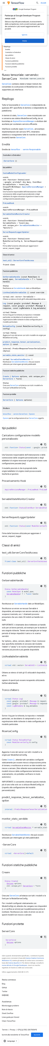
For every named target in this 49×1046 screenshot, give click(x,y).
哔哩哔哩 (5, 995)
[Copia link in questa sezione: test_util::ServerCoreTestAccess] (40, 552)
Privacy (12, 1030)
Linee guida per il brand (10, 1017)
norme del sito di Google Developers (14, 965)
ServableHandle (22, 279)
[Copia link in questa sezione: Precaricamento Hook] (28, 481)
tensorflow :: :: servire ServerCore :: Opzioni (19, 414)
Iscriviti (37, 1035)
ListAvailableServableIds (14, 292)
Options (15, 376)
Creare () (10, 760)
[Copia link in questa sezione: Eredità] (12, 144)
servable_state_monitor (14, 355)
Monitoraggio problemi (10, 1006)
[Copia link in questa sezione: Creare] (12, 872)
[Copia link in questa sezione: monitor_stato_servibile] (30, 819)
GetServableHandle (11, 277)
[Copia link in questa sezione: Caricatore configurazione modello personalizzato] (20, 439)
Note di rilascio (7, 1009)
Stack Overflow (7, 1013)
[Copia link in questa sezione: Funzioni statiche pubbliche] (40, 865)
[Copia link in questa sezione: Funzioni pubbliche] (29, 573)
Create (6, 376)
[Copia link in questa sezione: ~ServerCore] (18, 844)
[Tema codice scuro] (41, 444)
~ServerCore (8, 161)
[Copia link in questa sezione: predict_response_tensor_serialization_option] (11, 800)
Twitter (4, 991)
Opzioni (6, 418)
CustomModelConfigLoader (14, 173)
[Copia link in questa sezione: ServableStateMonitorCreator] (37, 499)
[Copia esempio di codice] (45, 444)
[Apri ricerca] (37, 2)
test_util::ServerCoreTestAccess (18, 260)
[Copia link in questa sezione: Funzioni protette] (27, 924)
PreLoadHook (8, 203)
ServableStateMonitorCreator (16, 214)
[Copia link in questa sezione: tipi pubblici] (19, 428)
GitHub (4, 988)
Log (4, 303)
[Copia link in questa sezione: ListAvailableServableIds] (30, 656)
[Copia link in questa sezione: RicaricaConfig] (20, 731)
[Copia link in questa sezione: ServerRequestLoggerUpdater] (37, 517)
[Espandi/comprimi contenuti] (5, 69)
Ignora (24, 35)
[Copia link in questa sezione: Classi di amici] (23, 545)
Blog (3, 984)
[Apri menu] (3, 3)
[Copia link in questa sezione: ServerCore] (17, 931)
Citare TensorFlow (8, 1021)
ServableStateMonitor (30, 225)
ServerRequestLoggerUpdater (16, 232)
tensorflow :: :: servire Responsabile (26, 149)
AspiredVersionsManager (23, 121)
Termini (5, 1030)
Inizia (24, 41)
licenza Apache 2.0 (14, 963)
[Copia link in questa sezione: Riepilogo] (16, 99)
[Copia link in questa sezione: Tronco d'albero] (21, 690)
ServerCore (6, 84)
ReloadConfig (9, 326)
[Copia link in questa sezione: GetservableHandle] (25, 580)
